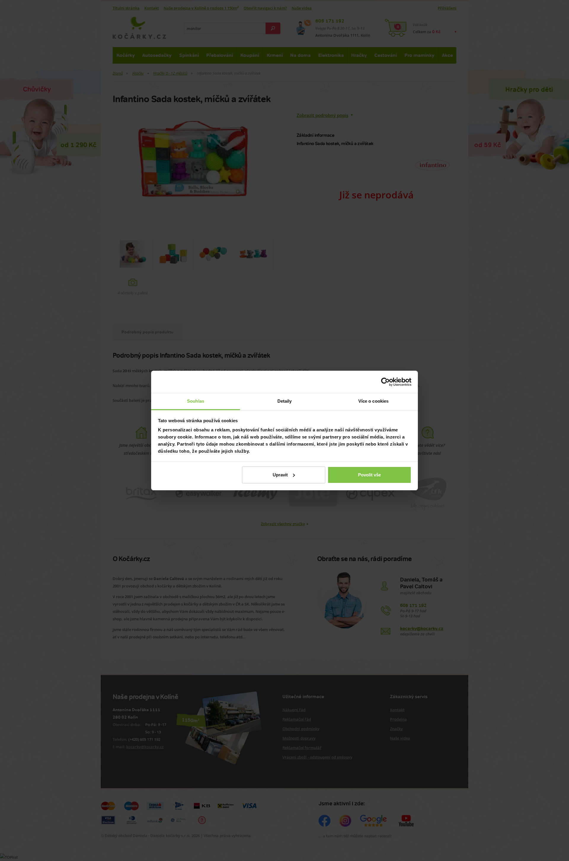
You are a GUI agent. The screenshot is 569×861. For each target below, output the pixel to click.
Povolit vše (369, 474)
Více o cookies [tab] (373, 401)
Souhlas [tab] (195, 401)
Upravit (280, 474)
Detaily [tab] (284, 401)
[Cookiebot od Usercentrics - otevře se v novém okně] (385, 382)
